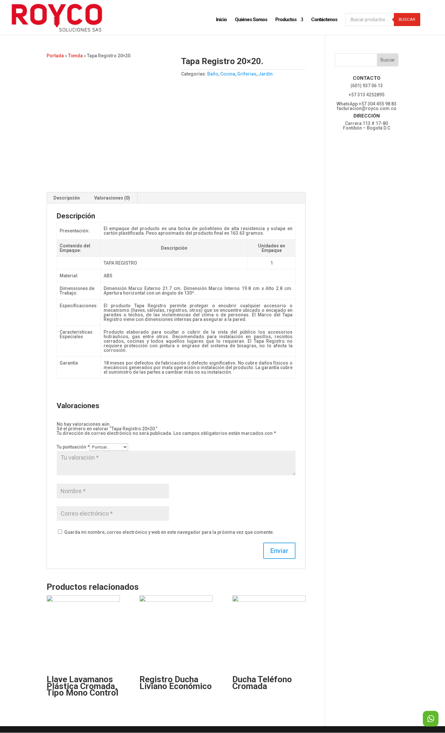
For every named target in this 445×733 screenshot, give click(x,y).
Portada (55, 55)
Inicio (221, 19)
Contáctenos (324, 19)
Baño (212, 73)
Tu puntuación (73, 446)
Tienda (75, 55)
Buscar (407, 19)
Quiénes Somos (251, 19)
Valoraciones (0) (112, 198)
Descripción (66, 198)
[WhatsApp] (430, 718)
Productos (285, 19)
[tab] (66, 197)
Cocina (227, 73)
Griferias (246, 73)
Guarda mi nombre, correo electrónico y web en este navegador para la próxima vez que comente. (169, 532)
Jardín (265, 73)
